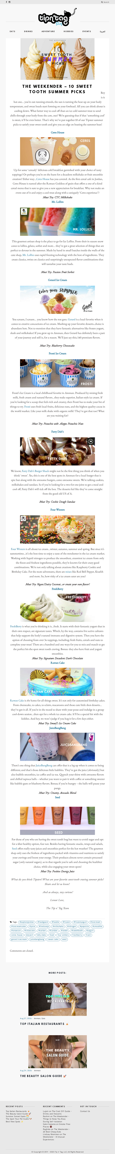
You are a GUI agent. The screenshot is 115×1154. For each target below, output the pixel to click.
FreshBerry (16, 626)
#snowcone (29, 930)
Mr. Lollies (28, 255)
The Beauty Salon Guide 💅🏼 (43, 1076)
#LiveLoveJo (44, 926)
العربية (102, 31)
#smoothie (97, 926)
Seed (14, 848)
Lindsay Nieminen (51, 1134)
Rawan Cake (17, 700)
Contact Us (85, 1111)
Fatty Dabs (41, 934)
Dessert (29, 934)
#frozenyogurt (80, 922)
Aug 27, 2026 (26, 1018)
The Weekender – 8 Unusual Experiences (54, 1137)
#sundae (53, 930)
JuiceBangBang (44, 765)
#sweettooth (77, 930)
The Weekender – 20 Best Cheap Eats (56, 1130)
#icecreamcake (18, 926)
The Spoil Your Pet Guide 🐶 (19, 1118)
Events (87, 32)
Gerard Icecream (19, 939)
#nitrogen (71, 926)
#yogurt (90, 930)
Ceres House (43, 179)
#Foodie (55, 922)
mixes (68, 572)
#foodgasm (42, 922)
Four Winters (18, 549)
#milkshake (58, 926)
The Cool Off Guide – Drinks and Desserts (57, 1112)
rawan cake (53, 939)
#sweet (64, 930)
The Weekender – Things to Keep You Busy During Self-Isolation (56, 1119)
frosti (88, 934)
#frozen (66, 922)
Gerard (71, 319)
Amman (37, 1018)
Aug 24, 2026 (26, 1070)
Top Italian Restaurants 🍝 (44, 1024)
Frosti (27, 407)
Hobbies (69, 32)
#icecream (95, 922)
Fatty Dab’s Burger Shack (35, 471)
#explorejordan (26, 922)
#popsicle (84, 926)
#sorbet (42, 930)
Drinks (28, 32)
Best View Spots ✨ (14, 1121)
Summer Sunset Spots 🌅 (17, 1116)
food (52, 934)
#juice (32, 926)
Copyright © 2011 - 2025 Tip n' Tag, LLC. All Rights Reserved (59, 1152)
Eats (12, 32)
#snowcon (16, 930)
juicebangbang (37, 939)
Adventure (48, 32)
